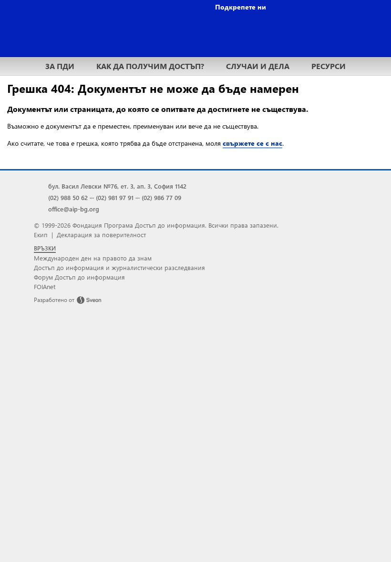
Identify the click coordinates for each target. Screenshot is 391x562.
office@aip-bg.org (73, 209)
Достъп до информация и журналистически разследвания (119, 267)
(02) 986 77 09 (161, 197)
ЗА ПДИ (59, 66)
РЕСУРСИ (328, 66)
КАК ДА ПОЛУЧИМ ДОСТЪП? (150, 66)
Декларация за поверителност (101, 235)
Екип (41, 235)
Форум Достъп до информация (79, 277)
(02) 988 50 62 (68, 197)
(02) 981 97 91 (115, 197)
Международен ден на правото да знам (93, 258)
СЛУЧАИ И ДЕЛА (257, 66)
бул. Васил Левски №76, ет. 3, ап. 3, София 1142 (117, 186)
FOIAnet (44, 286)
